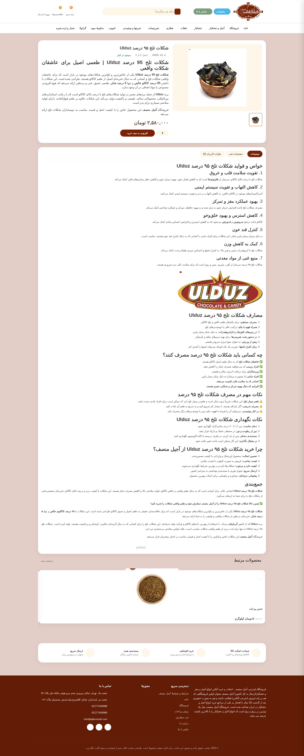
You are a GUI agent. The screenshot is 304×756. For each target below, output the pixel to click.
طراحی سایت (135, 748)
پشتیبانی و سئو (108, 748)
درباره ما (184, 723)
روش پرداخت (182, 711)
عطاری (169, 28)
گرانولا (83, 28)
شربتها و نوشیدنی (131, 28)
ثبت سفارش (182, 717)
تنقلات (183, 28)
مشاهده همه (47, 561)
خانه (246, 28)
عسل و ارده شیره (65, 28)
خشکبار (198, 28)
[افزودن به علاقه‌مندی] (259, 576)
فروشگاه (234, 28)
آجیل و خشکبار (216, 28)
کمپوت (112, 28)
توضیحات (255, 154)
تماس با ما (201, 11)
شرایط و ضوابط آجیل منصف (174, 693)
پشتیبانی (221, 11)
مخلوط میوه (97, 28)
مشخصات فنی (236, 154)
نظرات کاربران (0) (212, 154)
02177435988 (99, 706)
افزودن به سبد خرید (137, 133)
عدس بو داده (255, 608)
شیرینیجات (153, 28)
